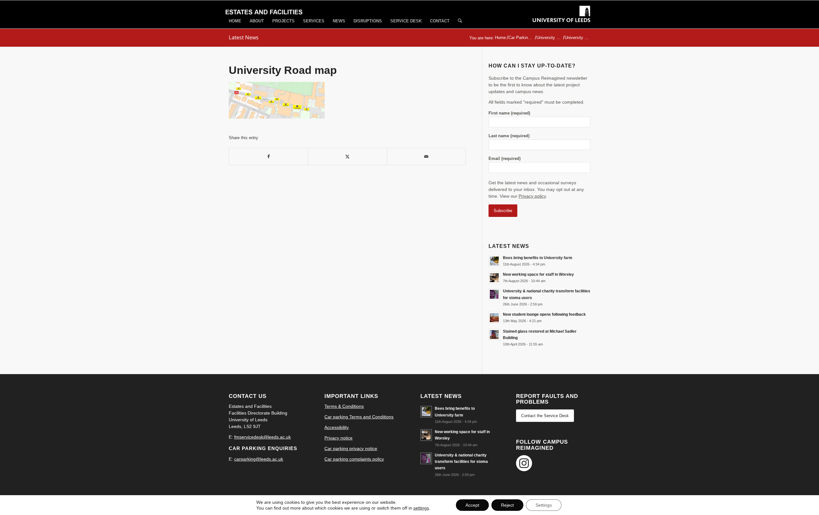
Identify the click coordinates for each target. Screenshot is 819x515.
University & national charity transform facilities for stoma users (461, 461)
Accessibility (336, 427)
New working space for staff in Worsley (538, 274)
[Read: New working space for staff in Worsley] (494, 277)
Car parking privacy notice (350, 448)
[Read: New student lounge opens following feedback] (494, 317)
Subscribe (503, 210)
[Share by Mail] (426, 156)
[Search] (460, 21)
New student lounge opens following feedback (544, 314)
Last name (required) (509, 135)
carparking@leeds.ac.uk (258, 459)
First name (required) (509, 113)
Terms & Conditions (344, 406)
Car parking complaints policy (354, 459)
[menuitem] (235, 21)
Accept (472, 505)
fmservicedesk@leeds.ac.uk (262, 437)
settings (421, 508)
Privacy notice (338, 437)
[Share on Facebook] (268, 156)
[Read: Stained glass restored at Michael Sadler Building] (494, 334)
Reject (507, 505)
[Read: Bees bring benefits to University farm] (494, 261)
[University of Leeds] (561, 20)
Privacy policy (532, 196)
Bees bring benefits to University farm (537, 258)
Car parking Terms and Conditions (359, 416)
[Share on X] (347, 156)
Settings (544, 505)
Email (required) (505, 158)
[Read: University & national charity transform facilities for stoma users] (494, 294)
